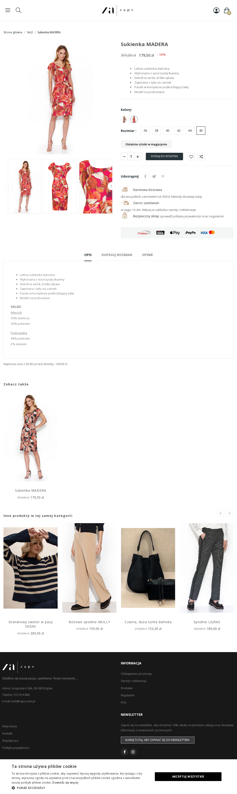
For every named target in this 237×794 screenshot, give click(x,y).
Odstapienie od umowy (136, 674)
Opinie (147, 255)
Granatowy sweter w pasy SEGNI (31, 624)
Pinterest (163, 176)
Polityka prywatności (15, 748)
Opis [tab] (88, 255)
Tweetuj (154, 176)
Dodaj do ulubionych (191, 156)
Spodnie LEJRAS (206, 622)
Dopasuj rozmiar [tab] (117, 255)
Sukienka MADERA (30, 490)
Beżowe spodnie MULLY (89, 622)
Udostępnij (145, 176)
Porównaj (201, 156)
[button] (80, 788)
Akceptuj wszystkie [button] (188, 776)
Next (105, 98)
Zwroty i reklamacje (134, 681)
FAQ (123, 702)
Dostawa (126, 688)
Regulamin (127, 695)
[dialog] (118, 776)
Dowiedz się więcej (65, 783)
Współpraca (10, 741)
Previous (14, 98)
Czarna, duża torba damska (148, 622)
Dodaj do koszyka (164, 156)
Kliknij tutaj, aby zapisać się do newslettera (157, 740)
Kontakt (7, 733)
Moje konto (9, 726)
